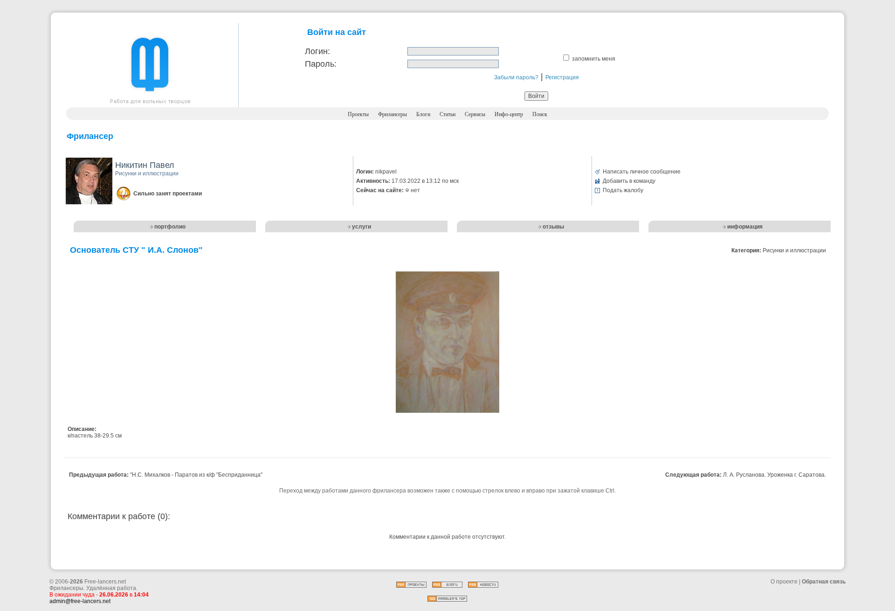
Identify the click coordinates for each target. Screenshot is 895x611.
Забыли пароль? (516, 77)
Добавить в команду (629, 181)
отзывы (553, 226)
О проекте (784, 581)
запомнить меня (593, 59)
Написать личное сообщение (642, 171)
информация (745, 226)
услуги (361, 226)
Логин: (317, 51)
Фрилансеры (392, 114)
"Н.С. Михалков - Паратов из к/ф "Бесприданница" (196, 475)
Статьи (447, 114)
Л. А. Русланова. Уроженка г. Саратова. (774, 475)
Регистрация (562, 77)
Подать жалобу (623, 190)
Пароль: (321, 64)
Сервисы (475, 114)
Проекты (358, 114)
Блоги (423, 114)
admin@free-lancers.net (79, 601)
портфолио (170, 226)
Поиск (539, 114)
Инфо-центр (509, 114)
